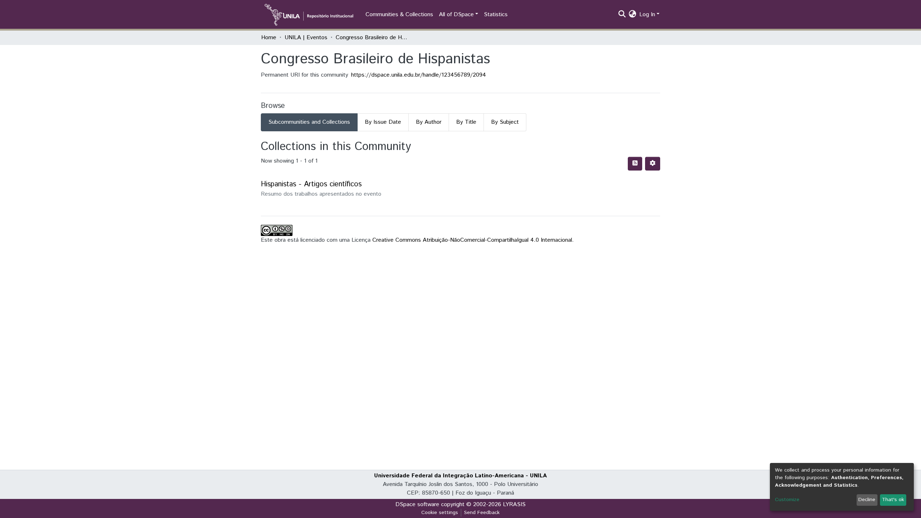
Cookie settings (439, 512)
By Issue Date (383, 122)
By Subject (505, 122)
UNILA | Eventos (306, 37)
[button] (632, 14)
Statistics (496, 14)
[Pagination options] (652, 164)
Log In (647, 14)
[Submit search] (622, 14)
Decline (866, 499)
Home (268, 37)
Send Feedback (482, 512)
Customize (787, 499)
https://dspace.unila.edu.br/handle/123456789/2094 (418, 75)
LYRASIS (514, 504)
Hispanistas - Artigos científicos (311, 184)
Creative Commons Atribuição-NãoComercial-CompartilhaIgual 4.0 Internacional (472, 240)
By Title (466, 122)
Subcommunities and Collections (309, 122)
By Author (428, 122)
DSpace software (417, 504)
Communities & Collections (399, 14)
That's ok (893, 499)
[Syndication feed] (635, 164)
